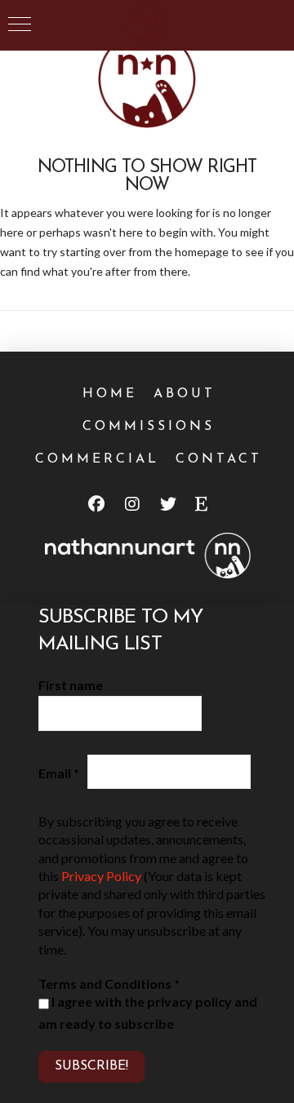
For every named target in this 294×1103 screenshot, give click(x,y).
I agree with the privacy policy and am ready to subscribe (147, 1012)
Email (58, 773)
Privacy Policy (101, 876)
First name (70, 685)
